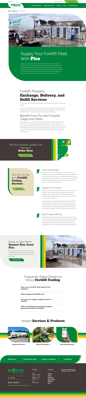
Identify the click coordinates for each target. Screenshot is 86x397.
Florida (49, 375)
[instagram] (11, 378)
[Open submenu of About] (66, 5)
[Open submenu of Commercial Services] (54, 5)
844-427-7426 (35, 382)
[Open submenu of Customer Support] (78, 5)
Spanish (11, 1)
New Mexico (50, 377)
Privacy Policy (16, 382)
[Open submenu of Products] (61, 5)
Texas (49, 383)
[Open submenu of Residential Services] (42, 5)
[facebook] (8, 378)
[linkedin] (13, 378)
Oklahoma (50, 381)
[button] (43, 288)
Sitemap (10, 382)
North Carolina (51, 379)
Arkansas (50, 373)
